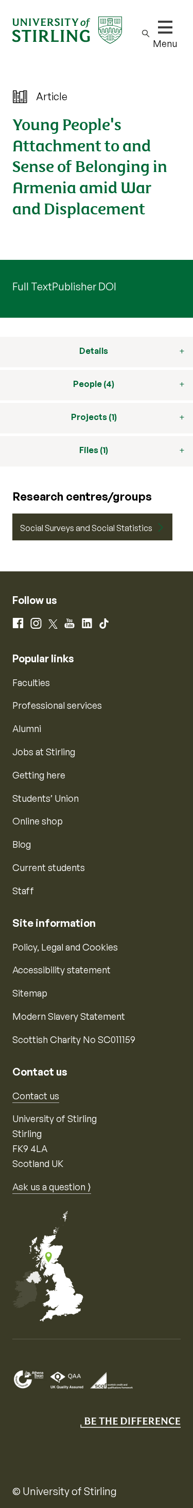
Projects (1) (94, 417)
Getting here (38, 775)
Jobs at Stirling (43, 751)
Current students (48, 867)
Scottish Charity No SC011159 (73, 1039)
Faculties (31, 682)
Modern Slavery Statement (68, 1016)
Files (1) (93, 450)
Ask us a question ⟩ (51, 1186)
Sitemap (29, 993)
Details (93, 351)
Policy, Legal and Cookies (65, 947)
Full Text (32, 286)
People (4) (93, 384)
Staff (23, 890)
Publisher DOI (84, 286)
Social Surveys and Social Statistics (86, 528)
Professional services (57, 705)
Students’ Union (45, 798)
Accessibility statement (61, 969)
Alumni (26, 728)
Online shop (37, 821)
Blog (21, 844)
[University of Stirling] (67, 29)
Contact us (35, 1095)
